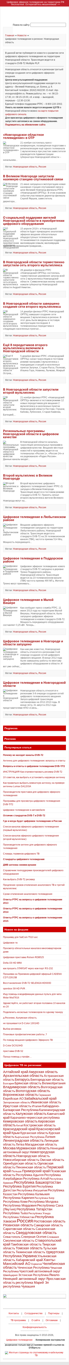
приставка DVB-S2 (13, 1051)
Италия (37, 1106)
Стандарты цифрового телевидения (23, 859)
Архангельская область (23, 1076)
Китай (19, 1125)
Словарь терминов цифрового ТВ (21, 853)
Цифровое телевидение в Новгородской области (34, 684)
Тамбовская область (26, 1244)
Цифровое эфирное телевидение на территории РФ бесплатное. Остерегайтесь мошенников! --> (35, 3)
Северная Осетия (33, 1236)
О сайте (35, 1320)
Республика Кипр (44, 1198)
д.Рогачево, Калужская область (20, 1017)
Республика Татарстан (34, 1209)
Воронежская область (20, 1095)
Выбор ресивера (12, 1029)
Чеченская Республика (33, 1267)
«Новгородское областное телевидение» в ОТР (23, 136)
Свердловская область (36, 1233)
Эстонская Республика (33, 1275)
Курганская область (34, 1133)
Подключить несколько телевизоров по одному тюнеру (33, 1012)
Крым (16, 1133)
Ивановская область (46, 1102)
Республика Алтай (36, 1178)
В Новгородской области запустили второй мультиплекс (30, 391)
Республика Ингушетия (32, 1190)
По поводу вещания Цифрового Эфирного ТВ (28, 1040)
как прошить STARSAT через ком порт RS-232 (28, 968)
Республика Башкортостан (37, 1182)
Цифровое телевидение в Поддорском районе (33, 560)
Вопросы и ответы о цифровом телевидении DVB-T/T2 (34, 766)
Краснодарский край (19, 1129)
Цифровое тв (10, 942)
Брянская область (28, 1083)
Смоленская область (18, 1240)
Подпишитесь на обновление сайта (25, 124)
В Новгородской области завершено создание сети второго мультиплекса (32, 305)
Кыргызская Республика (29, 1136)
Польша (16, 1171)
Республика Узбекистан (18, 1217)
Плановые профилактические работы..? (25, 1034)
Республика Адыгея (30, 1175)
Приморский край (36, 1171)
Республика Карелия (18, 1198)
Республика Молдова (43, 1201)
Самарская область (48, 1225)
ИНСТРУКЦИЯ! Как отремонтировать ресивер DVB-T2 (32, 771)
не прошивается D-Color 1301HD (21, 1023)
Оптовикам (52, 1320)
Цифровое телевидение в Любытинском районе (34, 518)
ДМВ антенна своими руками (19, 865)
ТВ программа (18, 1320)
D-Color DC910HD (13, 1045)
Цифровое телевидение (19, 1340)
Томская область (29, 1248)
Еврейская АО (13, 1098)
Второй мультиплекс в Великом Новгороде (27, 477)
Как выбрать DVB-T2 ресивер (19, 879)
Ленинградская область (23, 1140)
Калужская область (31, 1114)
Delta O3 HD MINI (12, 963)
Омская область (52, 1160)
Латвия (50, 1136)
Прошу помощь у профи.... (17, 1056)
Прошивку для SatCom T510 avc (20, 937)
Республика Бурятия (19, 1186)
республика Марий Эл (32, 1282)
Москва (9, 1148)
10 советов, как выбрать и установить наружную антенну (34, 777)
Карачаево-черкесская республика (35, 1117)
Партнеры (53, 1313)
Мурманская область (33, 1148)
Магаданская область (41, 1144)
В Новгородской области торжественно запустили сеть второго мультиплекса (33, 264)
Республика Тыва (15, 1213)
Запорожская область (16, 1102)
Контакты (14, 1313)
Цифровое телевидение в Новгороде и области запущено (33, 643)
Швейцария (10, 1275)
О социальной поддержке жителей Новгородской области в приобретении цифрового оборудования (33, 220)
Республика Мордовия (20, 1205)
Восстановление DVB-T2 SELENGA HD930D (27, 983)
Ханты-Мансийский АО (29, 1262)
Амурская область (43, 1072)
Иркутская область (17, 1106)
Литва (20, 1144)
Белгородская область (47, 1079)
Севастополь (12, 1236)
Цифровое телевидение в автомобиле (24, 810)
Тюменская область (30, 1252)
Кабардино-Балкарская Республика (31, 1108)
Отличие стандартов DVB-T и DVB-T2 (24, 815)
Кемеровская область (20, 1121)
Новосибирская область (21, 1160)
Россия (42, 166)
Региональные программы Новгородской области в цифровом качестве (31, 434)
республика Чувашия (19, 1286)
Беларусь (22, 1079)
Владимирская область (21, 1087)
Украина (29, 1256)
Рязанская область (18, 1225)
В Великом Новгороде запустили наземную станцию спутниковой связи (33, 178)
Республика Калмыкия (34, 1194)
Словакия (53, 1236)
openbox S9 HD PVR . (14, 988)
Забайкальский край (40, 1098)
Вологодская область (33, 1091)
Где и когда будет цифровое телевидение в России (32, 821)
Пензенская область (31, 1167)
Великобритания (54, 1083)
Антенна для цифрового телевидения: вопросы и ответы (34, 760)
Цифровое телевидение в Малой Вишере (28, 601)
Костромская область (40, 1125)
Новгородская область (25, 166)
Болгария (8, 1083)
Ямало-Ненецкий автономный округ (31, 1277)
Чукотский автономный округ (39, 1271)
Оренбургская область (20, 1163)
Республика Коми (15, 1201)
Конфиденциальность (35, 1327)
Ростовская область (49, 1221)
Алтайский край (15, 1072)
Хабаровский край (29, 1260)
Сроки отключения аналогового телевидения (27, 894)
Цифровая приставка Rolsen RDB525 (23, 957)
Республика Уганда (39, 1213)
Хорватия (36, 1264)
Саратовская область (19, 1229)
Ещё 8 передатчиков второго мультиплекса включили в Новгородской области (25, 348)
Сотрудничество (34, 1313)
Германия (45, 1094)
